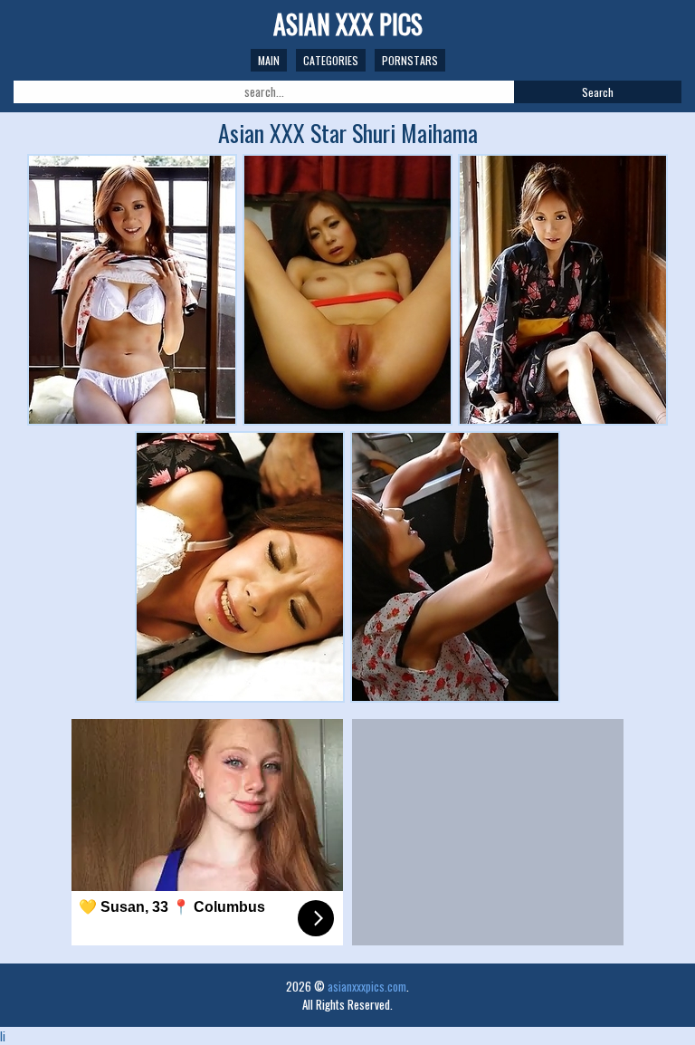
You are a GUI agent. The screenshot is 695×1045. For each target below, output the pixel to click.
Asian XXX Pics (348, 24)
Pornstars (410, 60)
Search (598, 92)
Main (269, 60)
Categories (330, 60)
